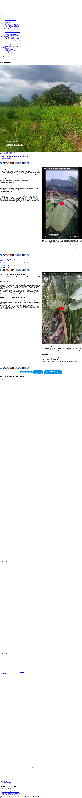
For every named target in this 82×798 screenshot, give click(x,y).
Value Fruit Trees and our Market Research (10, 792)
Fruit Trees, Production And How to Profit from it (11, 793)
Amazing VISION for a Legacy (11, 27)
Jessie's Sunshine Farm (9, 2)
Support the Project (6, 56)
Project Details (5, 36)
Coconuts (5, 153)
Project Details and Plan (9, 37)
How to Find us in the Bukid (10, 20)
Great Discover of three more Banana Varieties (14, 263)
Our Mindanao (10, 153)
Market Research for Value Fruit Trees (12, 46)
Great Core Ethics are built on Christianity (13, 25)
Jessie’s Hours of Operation (10, 18)
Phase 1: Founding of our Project (13, 38)
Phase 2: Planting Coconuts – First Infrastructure (16, 39)
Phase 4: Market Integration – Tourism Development (17, 41)
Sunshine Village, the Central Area (11, 44)
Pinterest (11, 152)
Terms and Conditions (9, 21)
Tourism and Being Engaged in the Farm (12, 35)
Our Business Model (6, 28)
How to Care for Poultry (9, 54)
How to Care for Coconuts (10, 51)
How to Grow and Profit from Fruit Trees (12, 32)
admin (13, 158)
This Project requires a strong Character (12, 24)
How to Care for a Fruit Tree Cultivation (10, 794)
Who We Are (4, 23)
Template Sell (39, 796)
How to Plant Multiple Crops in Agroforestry (14, 156)
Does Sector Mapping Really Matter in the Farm (11, 791)
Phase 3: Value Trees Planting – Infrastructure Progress (17, 40)
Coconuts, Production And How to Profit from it (14, 30)
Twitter (6, 152)
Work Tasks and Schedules (10, 49)
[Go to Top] (0, 797)
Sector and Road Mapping (10, 45)
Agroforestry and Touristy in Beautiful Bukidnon (14, 29)
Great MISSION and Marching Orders (12, 26)
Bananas (1, 153)
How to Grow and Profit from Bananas (12, 33)
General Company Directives (10, 50)
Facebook (2, 152)
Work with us (7, 48)
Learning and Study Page (7, 47)
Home (3, 17)
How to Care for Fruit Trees (10, 52)
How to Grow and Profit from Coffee (12, 34)
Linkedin (15, 152)
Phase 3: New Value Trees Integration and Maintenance (12, 788)
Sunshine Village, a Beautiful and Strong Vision (11, 789)
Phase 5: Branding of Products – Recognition (15, 42)
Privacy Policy (7, 22)
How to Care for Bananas (10, 53)
